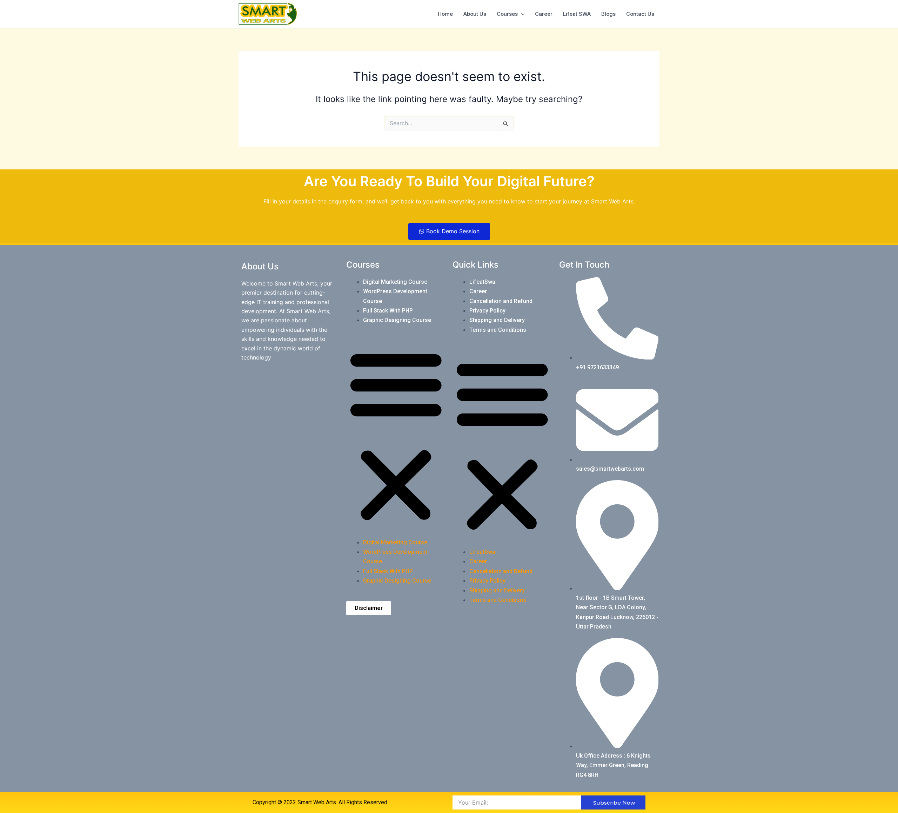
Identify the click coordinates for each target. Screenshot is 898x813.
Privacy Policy (487, 310)
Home (445, 14)
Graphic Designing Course (397, 320)
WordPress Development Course (395, 296)
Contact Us (640, 14)
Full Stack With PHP (388, 310)
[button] (396, 436)
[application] (521, 14)
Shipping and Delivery (497, 320)
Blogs (608, 14)
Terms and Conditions (497, 330)
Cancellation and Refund (500, 301)
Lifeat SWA (577, 14)
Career (543, 14)
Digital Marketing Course (395, 281)
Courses (507, 14)
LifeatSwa (482, 281)
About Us (474, 14)
